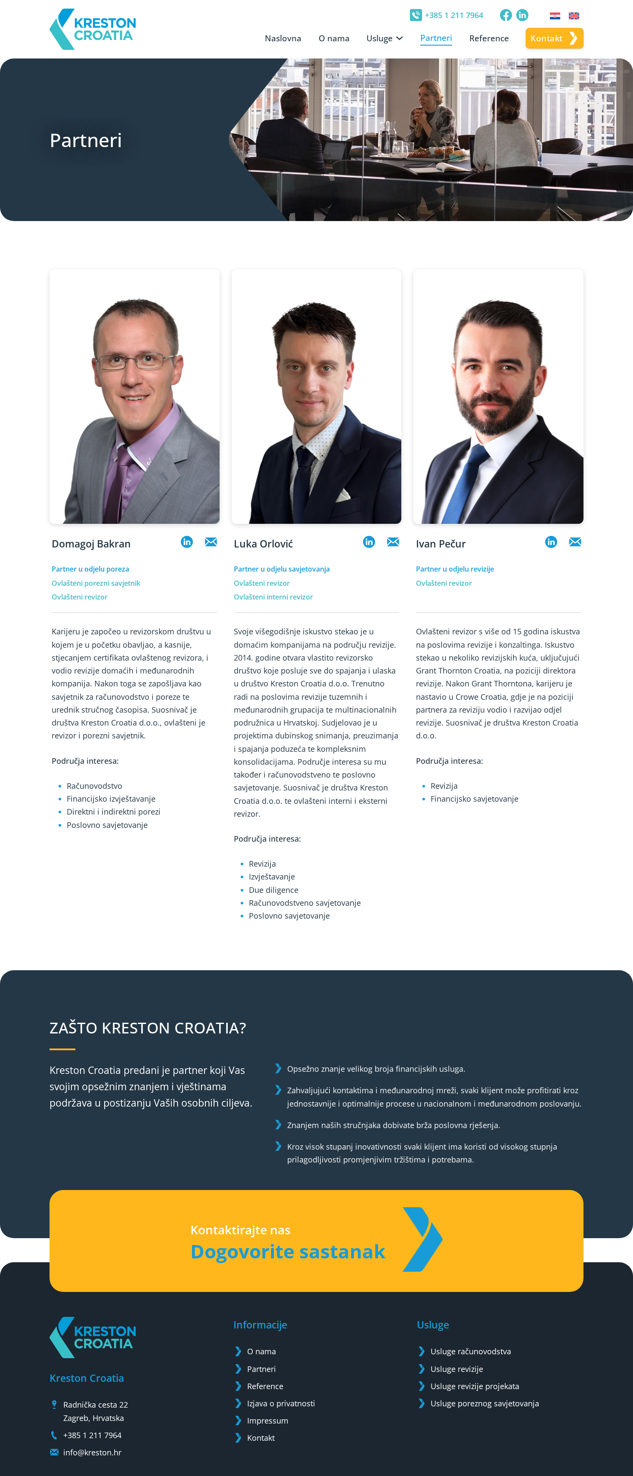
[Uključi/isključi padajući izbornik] (399, 38)
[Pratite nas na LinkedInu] (522, 15)
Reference (489, 38)
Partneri (436, 37)
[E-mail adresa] (211, 543)
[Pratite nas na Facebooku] (506, 15)
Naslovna (283, 38)
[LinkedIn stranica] (187, 543)
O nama (334, 38)
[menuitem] (555, 15)
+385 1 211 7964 (454, 15)
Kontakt (547, 38)
